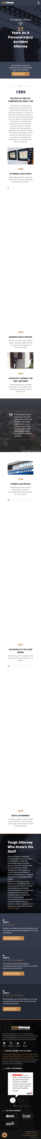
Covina (10, 1056)
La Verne (21, 1058)
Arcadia (4, 1054)
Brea (36, 1054)
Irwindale (9, 1058)
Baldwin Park (25, 1054)
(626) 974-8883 (13, 908)
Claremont (5, 1056)
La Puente (15, 1058)
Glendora (30, 1056)
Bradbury (31, 1054)
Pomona (4, 1060)
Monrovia (26, 1058)
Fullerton (24, 1056)
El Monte (19, 1056)
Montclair (32, 1058)
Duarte (14, 1056)
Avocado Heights (12, 1054)
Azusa (19, 1054)
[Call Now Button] (4, 1135)
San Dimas (10, 1060)
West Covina (17, 1060)
